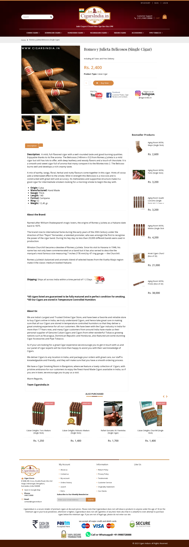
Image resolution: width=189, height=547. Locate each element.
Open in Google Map (32, 490)
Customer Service (105, 482)
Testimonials (103, 478)
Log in (165, 3)
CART (158, 18)
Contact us (65, 474)
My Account (145, 3)
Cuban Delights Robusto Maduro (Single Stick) (75, 431)
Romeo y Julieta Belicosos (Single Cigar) (118, 49)
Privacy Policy (103, 474)
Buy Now (105, 83)
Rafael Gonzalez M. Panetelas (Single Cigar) (113, 431)
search (63, 487)
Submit (91, 499)
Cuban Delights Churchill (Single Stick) (150, 431)
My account (65, 478)
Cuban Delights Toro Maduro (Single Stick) (38, 431)
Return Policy (103, 470)
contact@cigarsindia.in (33, 501)
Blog (157, 3)
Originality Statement (106, 487)
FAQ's (63, 491)
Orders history (66, 482)
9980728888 (28, 495)
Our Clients (102, 491)
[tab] (41, 145)
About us (64, 470)
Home (23, 40)
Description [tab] (32, 145)
